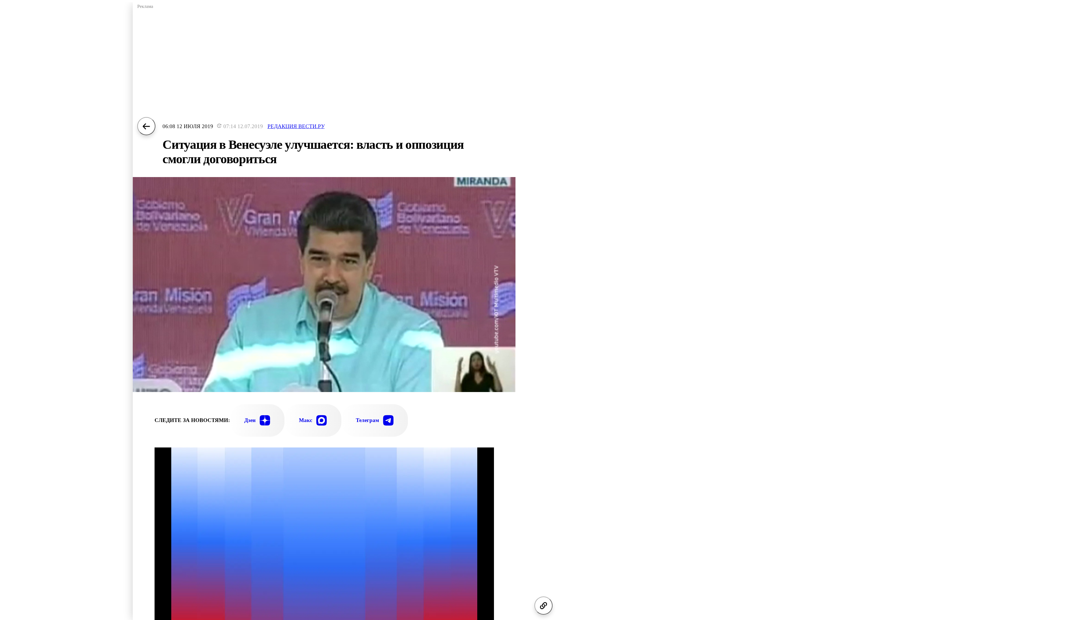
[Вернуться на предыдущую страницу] (146, 126)
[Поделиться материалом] (543, 606)
